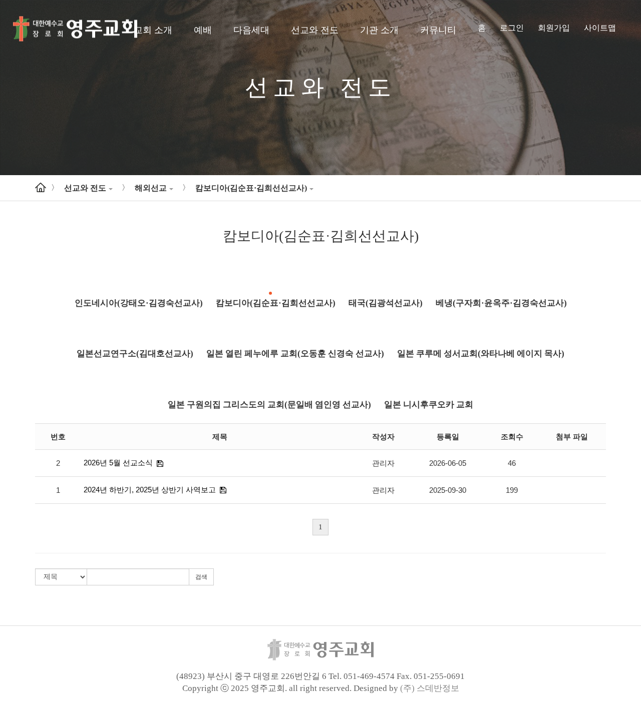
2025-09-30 (447, 490)
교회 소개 (153, 30)
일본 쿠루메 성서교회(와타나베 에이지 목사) (480, 353)
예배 (203, 30)
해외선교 (151, 188)
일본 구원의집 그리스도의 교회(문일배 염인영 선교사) (269, 404)
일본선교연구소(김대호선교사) (135, 353)
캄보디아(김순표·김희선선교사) (251, 188)
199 (512, 490)
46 (512, 463)
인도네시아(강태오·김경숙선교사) (139, 303)
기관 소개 (379, 30)
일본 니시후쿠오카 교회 (428, 404)
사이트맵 (600, 28)
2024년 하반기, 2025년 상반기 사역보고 (150, 489)
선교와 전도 (315, 30)
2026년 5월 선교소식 (118, 462)
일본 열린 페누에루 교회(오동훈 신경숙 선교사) (295, 353)
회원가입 (554, 28)
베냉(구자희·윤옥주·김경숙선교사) (501, 303)
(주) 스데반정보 (429, 688)
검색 (201, 576)
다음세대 (251, 30)
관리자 (383, 463)
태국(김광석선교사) (386, 303)
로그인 (512, 28)
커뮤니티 (438, 30)
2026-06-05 (447, 463)
